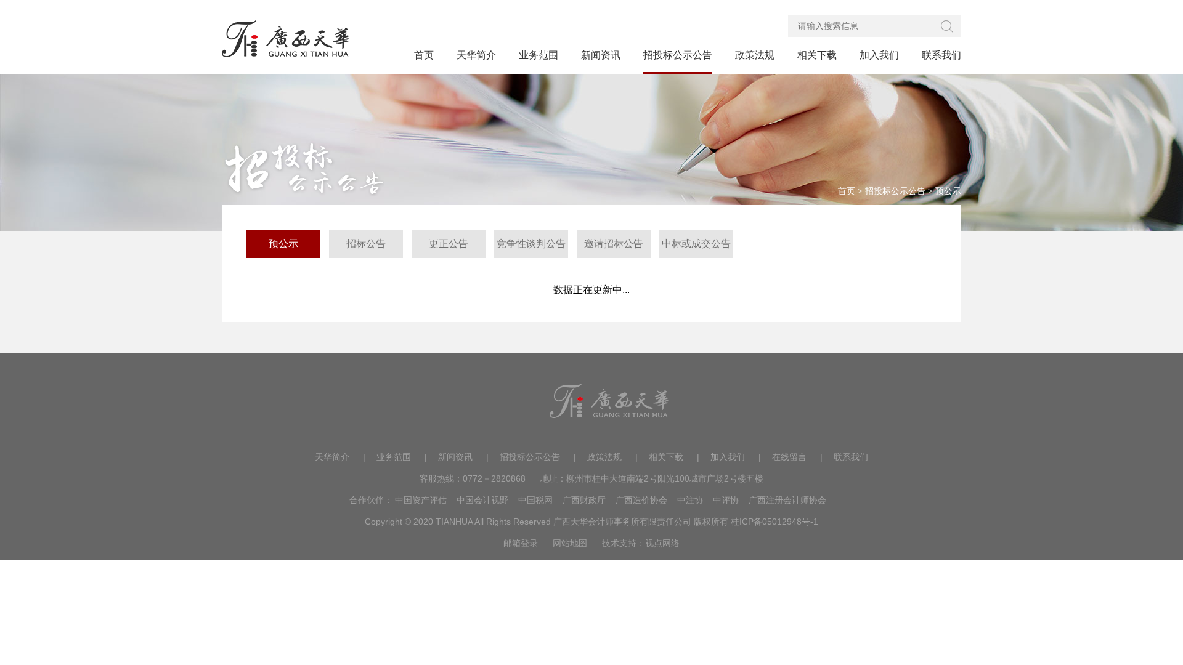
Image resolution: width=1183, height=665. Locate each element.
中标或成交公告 (696, 243)
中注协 (690, 500)
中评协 (726, 500)
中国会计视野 (482, 500)
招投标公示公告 (895, 191)
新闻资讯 (455, 457)
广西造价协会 (641, 500)
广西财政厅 (584, 500)
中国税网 (535, 500)
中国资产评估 (421, 500)
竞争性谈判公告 (531, 243)
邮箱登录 (520, 543)
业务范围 (393, 457)
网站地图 (570, 543)
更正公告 (448, 243)
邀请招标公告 (613, 243)
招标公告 (366, 243)
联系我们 (851, 457)
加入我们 (727, 457)
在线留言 (789, 457)
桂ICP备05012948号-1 (774, 521)
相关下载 (666, 457)
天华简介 (332, 457)
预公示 (948, 191)
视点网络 (662, 543)
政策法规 (604, 457)
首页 (846, 191)
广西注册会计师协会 (787, 500)
